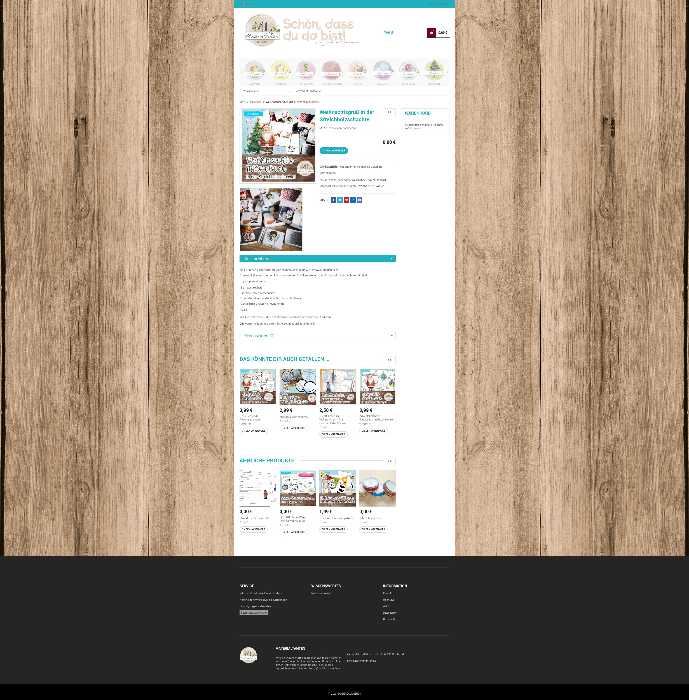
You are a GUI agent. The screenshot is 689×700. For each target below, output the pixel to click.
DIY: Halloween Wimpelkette (336, 518)
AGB (386, 606)
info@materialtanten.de (361, 660)
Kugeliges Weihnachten (294, 416)
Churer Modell (434, 83)
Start (242, 101)
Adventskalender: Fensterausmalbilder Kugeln (376, 417)
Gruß (368, 179)
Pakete (331, 83)
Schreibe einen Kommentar (340, 128)
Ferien (333, 179)
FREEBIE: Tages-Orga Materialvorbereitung (293, 518)
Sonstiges (383, 83)
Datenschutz (391, 619)
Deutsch (254, 83)
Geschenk (358, 179)
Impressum (390, 612)
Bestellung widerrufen (254, 612)
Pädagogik (363, 166)
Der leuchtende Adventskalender (250, 417)
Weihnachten (328, 172)
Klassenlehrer (306, 83)
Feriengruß (344, 179)
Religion (357, 83)
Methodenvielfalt (321, 593)
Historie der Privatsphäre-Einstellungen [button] (263, 599)
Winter (380, 186)
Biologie (409, 83)
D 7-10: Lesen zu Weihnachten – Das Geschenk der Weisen (332, 419)
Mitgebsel (325, 186)
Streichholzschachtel (344, 186)
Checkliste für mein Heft (254, 518)
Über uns (388, 599)
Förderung (280, 83)
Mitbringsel (379, 179)
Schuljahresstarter (370, 518)
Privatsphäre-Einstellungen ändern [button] (261, 593)
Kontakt (388, 593)
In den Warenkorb (333, 150)
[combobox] (266, 91)
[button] (254, 431)
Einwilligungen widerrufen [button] (255, 606)
